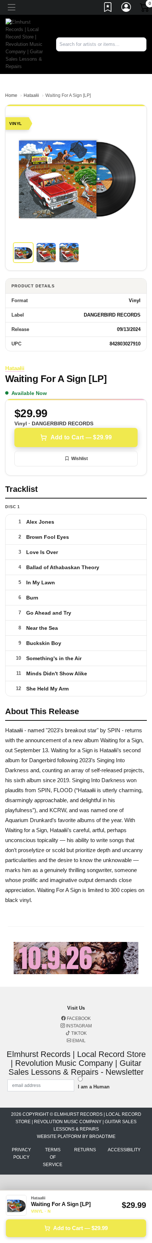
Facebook (78, 1018)
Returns (85, 1149)
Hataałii (31, 95)
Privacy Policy (21, 1153)
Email (78, 1040)
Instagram (78, 1025)
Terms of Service (52, 1157)
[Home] (25, 44)
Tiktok (78, 1033)
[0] (145, 9)
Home (11, 95)
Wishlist (79, 458)
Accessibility (124, 1149)
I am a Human (94, 1087)
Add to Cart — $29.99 (81, 437)
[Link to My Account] (126, 8)
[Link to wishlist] (108, 8)
